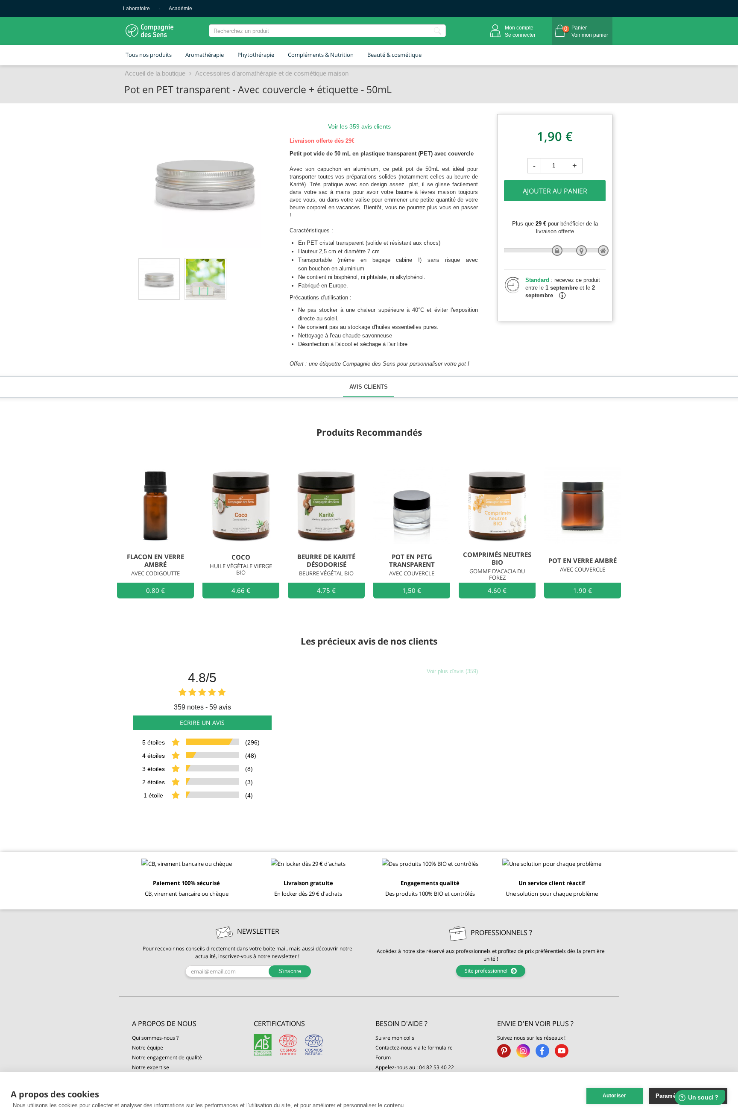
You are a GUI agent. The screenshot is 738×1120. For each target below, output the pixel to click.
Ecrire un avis (202, 722)
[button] (186, 1024)
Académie (180, 9)
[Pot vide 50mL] (159, 278)
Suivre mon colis (394, 1037)
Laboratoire (136, 9)
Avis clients (368, 387)
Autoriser (615, 1096)
